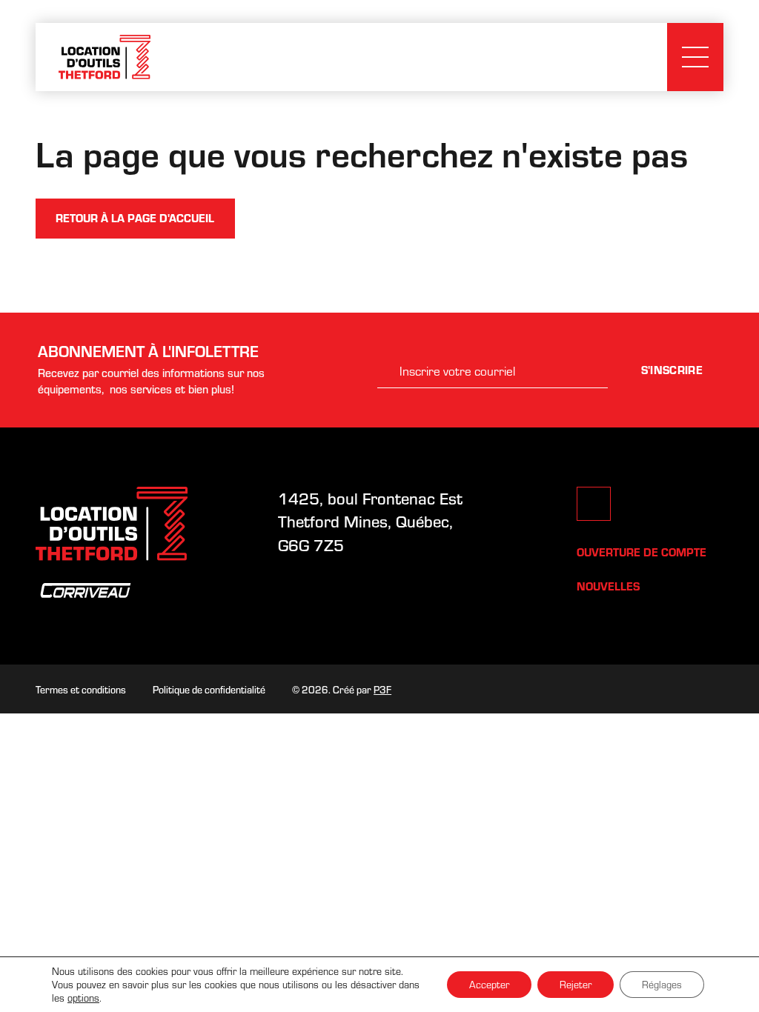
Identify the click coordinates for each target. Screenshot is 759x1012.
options (83, 998)
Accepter (489, 984)
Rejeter (575, 984)
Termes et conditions (81, 689)
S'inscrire (672, 369)
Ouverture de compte (641, 552)
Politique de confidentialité (209, 689)
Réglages (662, 984)
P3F (382, 689)
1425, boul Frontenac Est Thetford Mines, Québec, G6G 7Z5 (372, 521)
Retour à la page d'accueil (135, 217)
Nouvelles (608, 586)
